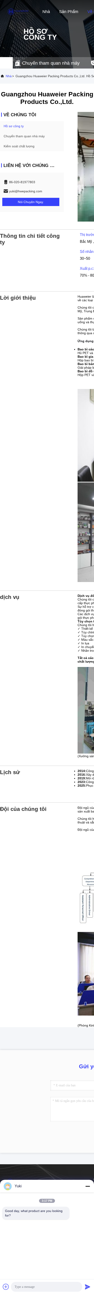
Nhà (46, 11)
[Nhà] (18, 11)
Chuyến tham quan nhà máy (24, 136)
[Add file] (6, 1287)
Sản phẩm (68, 11)
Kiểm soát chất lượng (19, 146)
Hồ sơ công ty (14, 126)
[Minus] (87, 1186)
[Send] (87, 1287)
